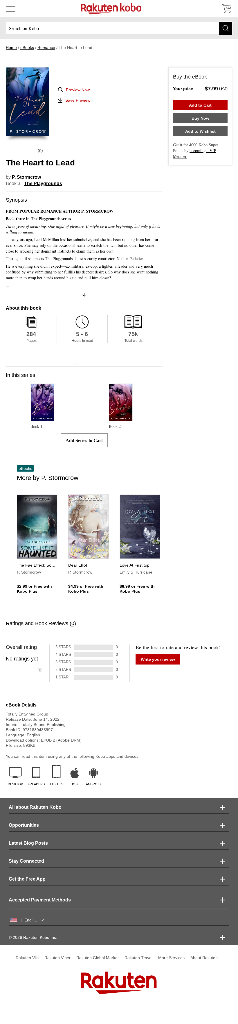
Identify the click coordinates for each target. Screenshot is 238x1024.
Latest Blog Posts (28, 843)
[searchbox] (119, 28)
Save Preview (77, 100)
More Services (171, 957)
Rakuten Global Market (97, 957)
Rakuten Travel (138, 957)
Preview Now (78, 89)
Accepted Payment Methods (40, 899)
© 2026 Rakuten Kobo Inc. (33, 937)
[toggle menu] (10, 8)
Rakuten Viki (27, 957)
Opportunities (24, 825)
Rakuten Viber (57, 957)
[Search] (225, 28)
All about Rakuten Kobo (35, 807)
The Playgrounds (43, 183)
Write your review (158, 659)
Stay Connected (26, 861)
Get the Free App (27, 879)
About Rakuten (204, 957)
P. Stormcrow (26, 177)
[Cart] (226, 8)
